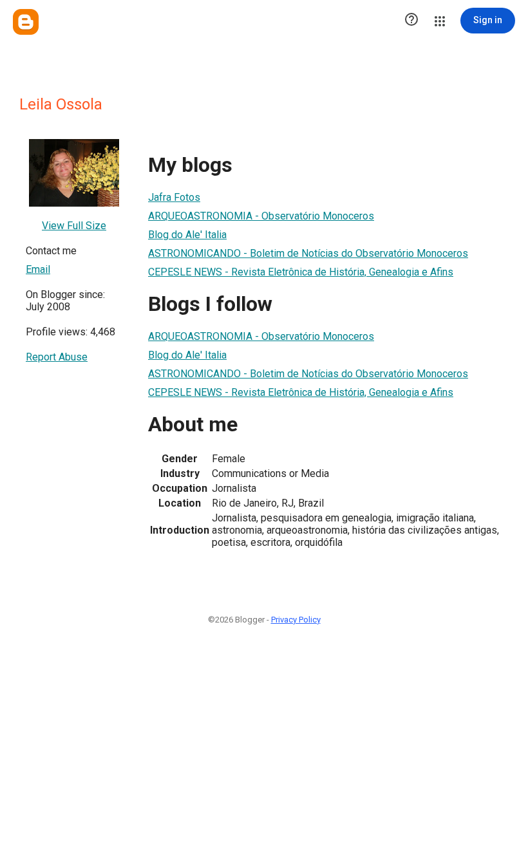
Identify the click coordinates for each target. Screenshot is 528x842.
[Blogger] (26, 22)
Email (38, 269)
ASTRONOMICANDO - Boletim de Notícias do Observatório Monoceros (308, 253)
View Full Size (74, 226)
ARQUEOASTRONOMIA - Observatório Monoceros (261, 216)
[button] (411, 20)
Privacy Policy (296, 619)
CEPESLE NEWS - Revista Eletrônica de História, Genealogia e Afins (300, 272)
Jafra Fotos (174, 197)
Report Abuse (57, 357)
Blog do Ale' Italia (187, 235)
